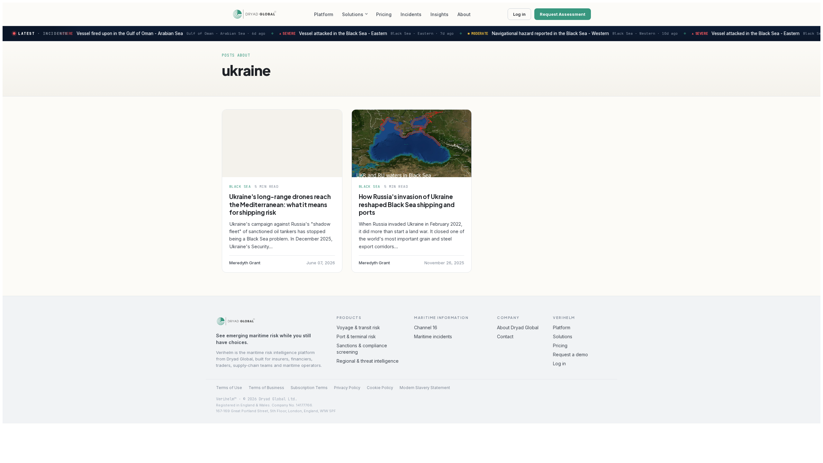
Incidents (411, 14)
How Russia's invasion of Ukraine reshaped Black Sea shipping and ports (407, 204)
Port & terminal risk (356, 336)
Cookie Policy (380, 387)
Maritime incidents (433, 336)
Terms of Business (266, 387)
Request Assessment (562, 14)
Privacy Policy (347, 387)
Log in (519, 14)
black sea (240, 186)
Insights (439, 14)
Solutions (352, 14)
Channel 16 (425, 327)
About (464, 14)
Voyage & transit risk (358, 327)
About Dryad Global (517, 327)
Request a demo (570, 354)
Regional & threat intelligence (368, 361)
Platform (323, 14)
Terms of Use (229, 387)
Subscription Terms (309, 387)
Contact (505, 336)
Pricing (384, 14)
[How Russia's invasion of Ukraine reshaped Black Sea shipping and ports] (412, 143)
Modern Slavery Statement (425, 387)
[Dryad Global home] (254, 14)
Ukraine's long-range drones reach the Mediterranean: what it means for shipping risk (280, 204)
